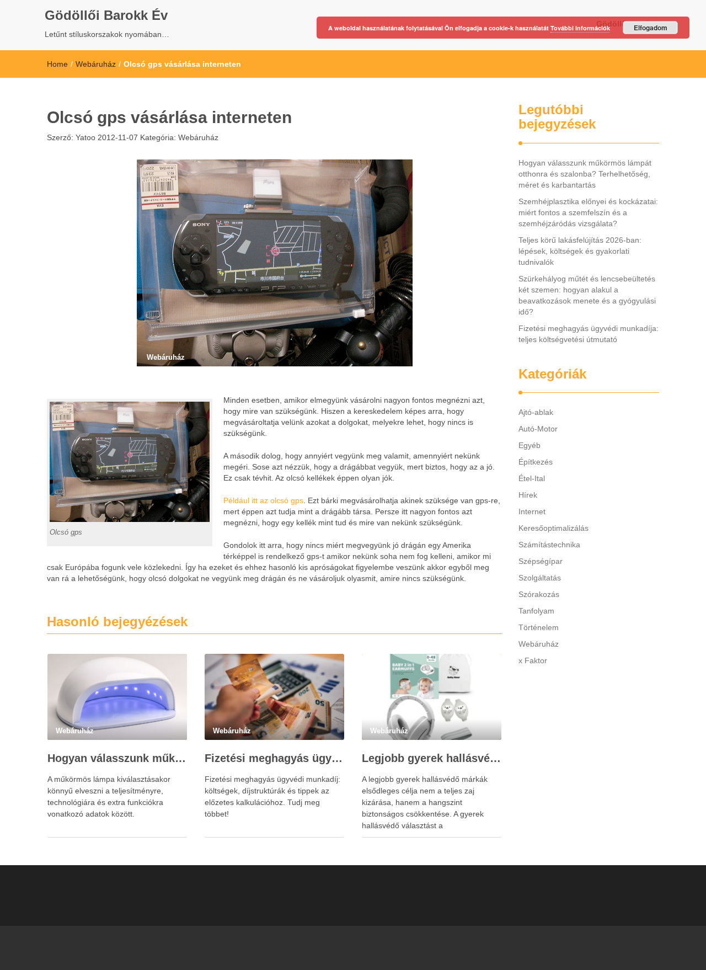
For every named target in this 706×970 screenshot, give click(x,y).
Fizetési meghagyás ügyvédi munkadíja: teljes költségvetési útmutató (274, 758)
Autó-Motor (538, 428)
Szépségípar (540, 561)
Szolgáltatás (539, 577)
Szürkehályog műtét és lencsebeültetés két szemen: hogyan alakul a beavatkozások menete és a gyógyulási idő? (587, 295)
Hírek (527, 495)
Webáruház (96, 64)
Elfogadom (650, 28)
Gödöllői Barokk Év (106, 15)
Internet (531, 511)
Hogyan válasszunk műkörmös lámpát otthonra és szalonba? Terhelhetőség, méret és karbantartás (117, 758)
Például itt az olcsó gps (263, 500)
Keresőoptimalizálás (553, 528)
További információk (580, 28)
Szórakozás (538, 594)
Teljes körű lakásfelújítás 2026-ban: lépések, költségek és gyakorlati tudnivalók (579, 251)
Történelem (538, 627)
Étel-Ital (531, 478)
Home (57, 64)
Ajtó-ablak (535, 412)
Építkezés (535, 461)
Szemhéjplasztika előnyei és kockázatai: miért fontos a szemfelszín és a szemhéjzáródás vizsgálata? (588, 212)
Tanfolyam (536, 610)
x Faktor (532, 660)
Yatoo (84, 137)
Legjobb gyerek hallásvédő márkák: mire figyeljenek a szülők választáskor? (431, 758)
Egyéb (529, 445)
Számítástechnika (549, 544)
